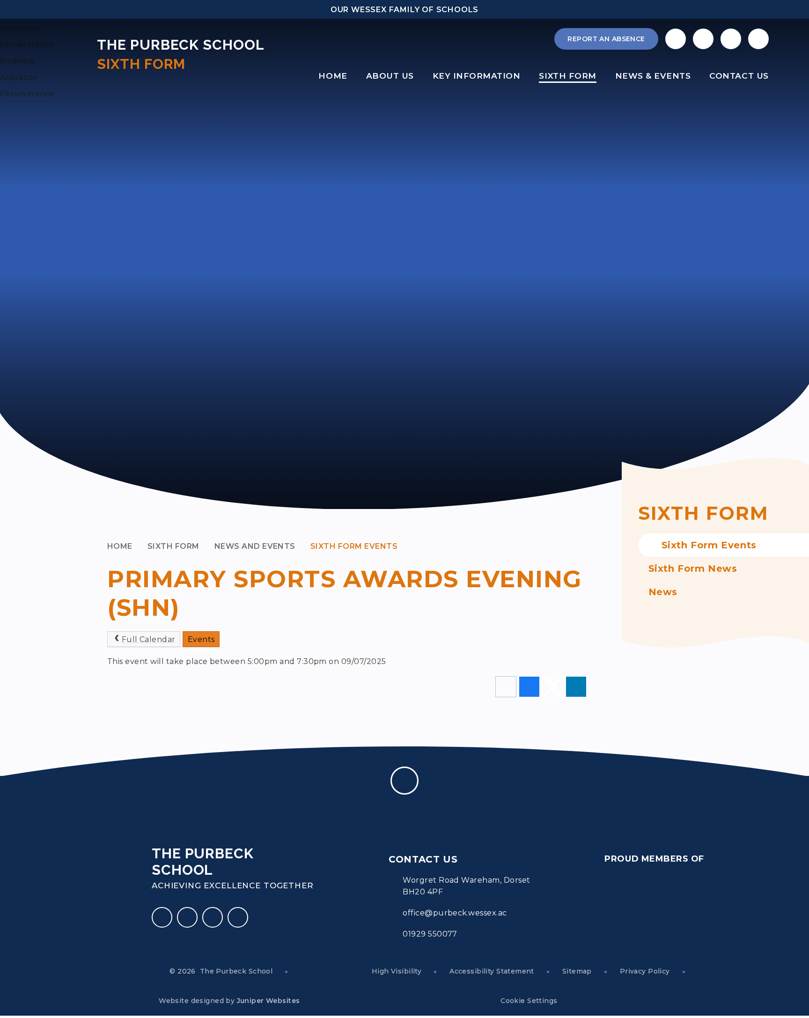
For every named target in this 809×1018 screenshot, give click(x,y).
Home (119, 546)
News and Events (254, 546)
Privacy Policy (645, 971)
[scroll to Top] (404, 781)
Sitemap (577, 971)
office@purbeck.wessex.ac (455, 912)
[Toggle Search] (731, 39)
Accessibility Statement (491, 971)
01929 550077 (430, 933)
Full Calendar (149, 639)
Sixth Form (173, 546)
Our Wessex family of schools (404, 9)
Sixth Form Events (353, 546)
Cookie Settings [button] (528, 1000)
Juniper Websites (268, 1000)
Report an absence (606, 39)
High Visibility (396, 971)
